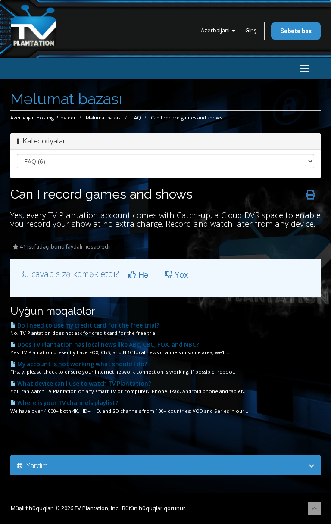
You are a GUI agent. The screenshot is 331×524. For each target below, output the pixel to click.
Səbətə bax (296, 31)
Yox (180, 274)
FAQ (136, 117)
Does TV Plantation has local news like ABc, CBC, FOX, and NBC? (107, 345)
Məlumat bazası (104, 117)
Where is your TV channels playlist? (67, 403)
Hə (142, 274)
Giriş (250, 30)
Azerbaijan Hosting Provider (43, 117)
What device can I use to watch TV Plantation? (83, 383)
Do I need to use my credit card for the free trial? (87, 325)
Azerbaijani (216, 30)
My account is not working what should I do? (81, 364)
